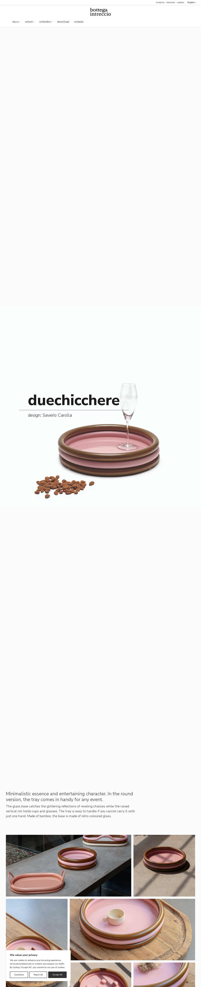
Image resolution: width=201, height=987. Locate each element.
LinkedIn (180, 3)
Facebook (160, 3)
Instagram (170, 3)
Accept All (57, 974)
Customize (19, 974)
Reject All (38, 974)
